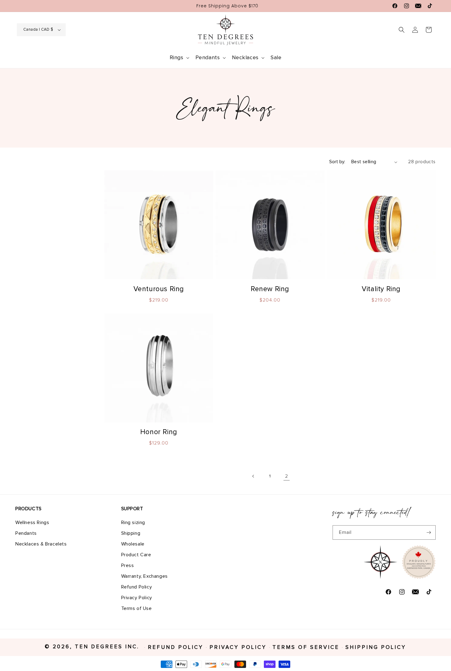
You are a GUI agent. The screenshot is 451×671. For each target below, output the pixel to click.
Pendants (26, 532)
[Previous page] (253, 476)
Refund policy (175, 647)
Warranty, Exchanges (144, 575)
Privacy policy (238, 647)
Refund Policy (136, 586)
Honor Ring (158, 432)
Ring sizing (133, 522)
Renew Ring (270, 289)
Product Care (136, 554)
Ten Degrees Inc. (108, 647)
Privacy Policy (136, 597)
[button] (179, 58)
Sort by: (337, 162)
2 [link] (286, 476)
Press (127, 565)
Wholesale (133, 543)
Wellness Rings (32, 522)
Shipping (131, 532)
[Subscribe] (428, 532)
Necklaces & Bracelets (41, 543)
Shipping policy (375, 647)
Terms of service (305, 647)
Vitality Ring (381, 289)
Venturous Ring (158, 289)
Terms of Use (136, 608)
